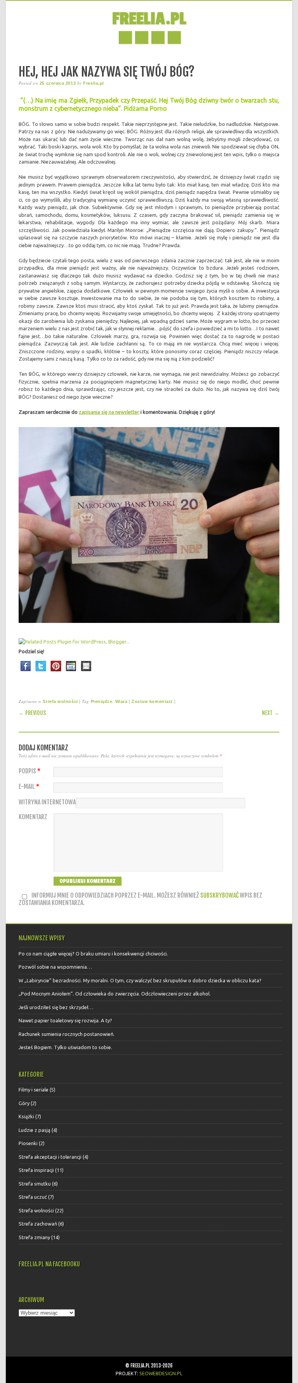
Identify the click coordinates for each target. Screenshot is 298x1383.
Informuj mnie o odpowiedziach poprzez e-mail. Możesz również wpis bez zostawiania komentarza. (140, 899)
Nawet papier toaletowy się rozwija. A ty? (65, 1020)
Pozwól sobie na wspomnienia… (55, 967)
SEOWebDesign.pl (160, 1373)
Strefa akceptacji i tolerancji (50, 1157)
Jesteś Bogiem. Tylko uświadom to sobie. (65, 1047)
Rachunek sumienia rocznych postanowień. (66, 1034)
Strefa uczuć (33, 1197)
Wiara (121, 701)
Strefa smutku (35, 1183)
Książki (26, 1116)
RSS (158, 37)
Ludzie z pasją (34, 1130)
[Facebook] (26, 673)
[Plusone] (71, 673)
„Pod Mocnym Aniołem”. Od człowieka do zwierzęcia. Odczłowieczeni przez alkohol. (115, 993)
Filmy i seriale (34, 1089)
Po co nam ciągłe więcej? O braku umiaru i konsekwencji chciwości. (93, 953)
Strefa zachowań (38, 1223)
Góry (24, 1103)
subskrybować (219, 895)
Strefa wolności (60, 701)
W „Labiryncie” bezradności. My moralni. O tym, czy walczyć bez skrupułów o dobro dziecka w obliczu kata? (140, 980)
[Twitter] (41, 673)
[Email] (86, 673)
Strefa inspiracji (36, 1170)
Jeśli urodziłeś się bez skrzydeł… (56, 1007)
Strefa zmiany (34, 1237)
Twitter (141, 37)
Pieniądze (102, 701)
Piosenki (28, 1143)
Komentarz (33, 817)
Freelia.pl (149, 19)
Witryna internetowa (47, 802)
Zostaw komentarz (152, 701)
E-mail (29, 786)
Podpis (29, 771)
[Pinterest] (56, 673)
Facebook (125, 37)
